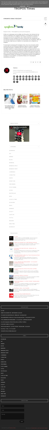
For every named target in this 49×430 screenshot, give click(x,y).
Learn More (22, 6)
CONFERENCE (12, 171)
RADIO (10, 205)
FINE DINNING (12, 184)
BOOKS (11, 159)
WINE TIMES (12, 223)
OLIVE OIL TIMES (13, 199)
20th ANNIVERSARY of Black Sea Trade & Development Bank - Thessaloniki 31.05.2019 (27, 256)
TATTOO (11, 217)
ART (10, 153)
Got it (28, 6)
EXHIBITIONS (12, 181)
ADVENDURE (12, 150)
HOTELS (11, 190)
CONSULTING (12, 174)
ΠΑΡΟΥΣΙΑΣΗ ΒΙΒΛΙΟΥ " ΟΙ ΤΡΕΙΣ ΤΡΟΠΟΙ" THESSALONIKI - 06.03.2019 (26, 282)
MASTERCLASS (12, 193)
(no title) (16, 236)
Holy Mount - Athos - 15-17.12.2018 (21, 288)
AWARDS (11, 156)
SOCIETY (11, 211)
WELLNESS (11, 220)
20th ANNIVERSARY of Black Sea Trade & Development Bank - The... (10, 107)
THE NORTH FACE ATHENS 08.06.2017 (22, 293)
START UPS (11, 214)
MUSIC (10, 196)
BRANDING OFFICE (13, 165)
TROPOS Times (24, 8)
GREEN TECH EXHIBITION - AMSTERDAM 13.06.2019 (25, 242)
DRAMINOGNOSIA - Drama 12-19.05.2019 (22, 106)
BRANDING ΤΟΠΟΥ (13, 168)
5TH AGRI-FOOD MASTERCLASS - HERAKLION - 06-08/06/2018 (25, 249)
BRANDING (11, 162)
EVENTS (11, 177)
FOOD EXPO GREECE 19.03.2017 (21, 275)
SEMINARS (11, 208)
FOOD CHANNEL (12, 187)
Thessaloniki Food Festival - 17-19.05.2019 (35, 106)
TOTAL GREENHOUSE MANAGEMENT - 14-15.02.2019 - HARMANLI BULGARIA (26, 262)
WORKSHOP (12, 226)
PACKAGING (12, 202)
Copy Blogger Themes (42, 428)
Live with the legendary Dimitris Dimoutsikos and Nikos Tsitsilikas (25, 269)
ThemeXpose (34, 428)
